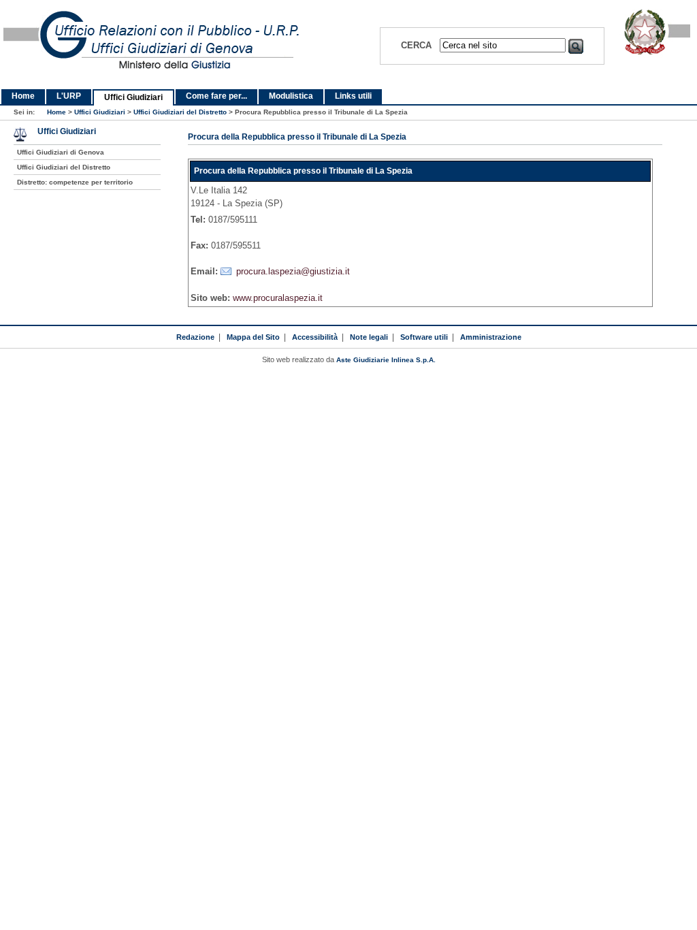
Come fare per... (216, 96)
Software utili (424, 337)
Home (23, 96)
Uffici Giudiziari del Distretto (180, 112)
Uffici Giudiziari (133, 97)
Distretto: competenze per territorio (75, 182)
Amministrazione (490, 337)
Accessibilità (315, 337)
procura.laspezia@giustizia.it (293, 271)
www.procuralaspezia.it (278, 298)
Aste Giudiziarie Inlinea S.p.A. (386, 360)
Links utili (353, 96)
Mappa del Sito (253, 337)
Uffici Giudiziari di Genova (60, 152)
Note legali (369, 337)
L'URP (68, 96)
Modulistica (291, 96)
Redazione (195, 337)
